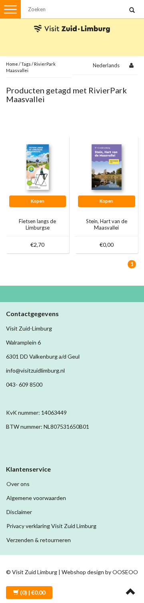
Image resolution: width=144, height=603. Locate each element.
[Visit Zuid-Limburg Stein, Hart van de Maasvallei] (106, 166)
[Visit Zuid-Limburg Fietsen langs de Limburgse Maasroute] (37, 166)
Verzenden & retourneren (38, 539)
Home (12, 64)
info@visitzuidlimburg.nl (35, 370)
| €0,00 (32, 592)
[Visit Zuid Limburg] (72, 21)
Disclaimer (19, 511)
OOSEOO (125, 572)
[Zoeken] (132, 10)
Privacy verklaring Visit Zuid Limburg (51, 525)
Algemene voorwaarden (36, 497)
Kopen (37, 201)
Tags (26, 64)
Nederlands (106, 65)
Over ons (18, 483)
